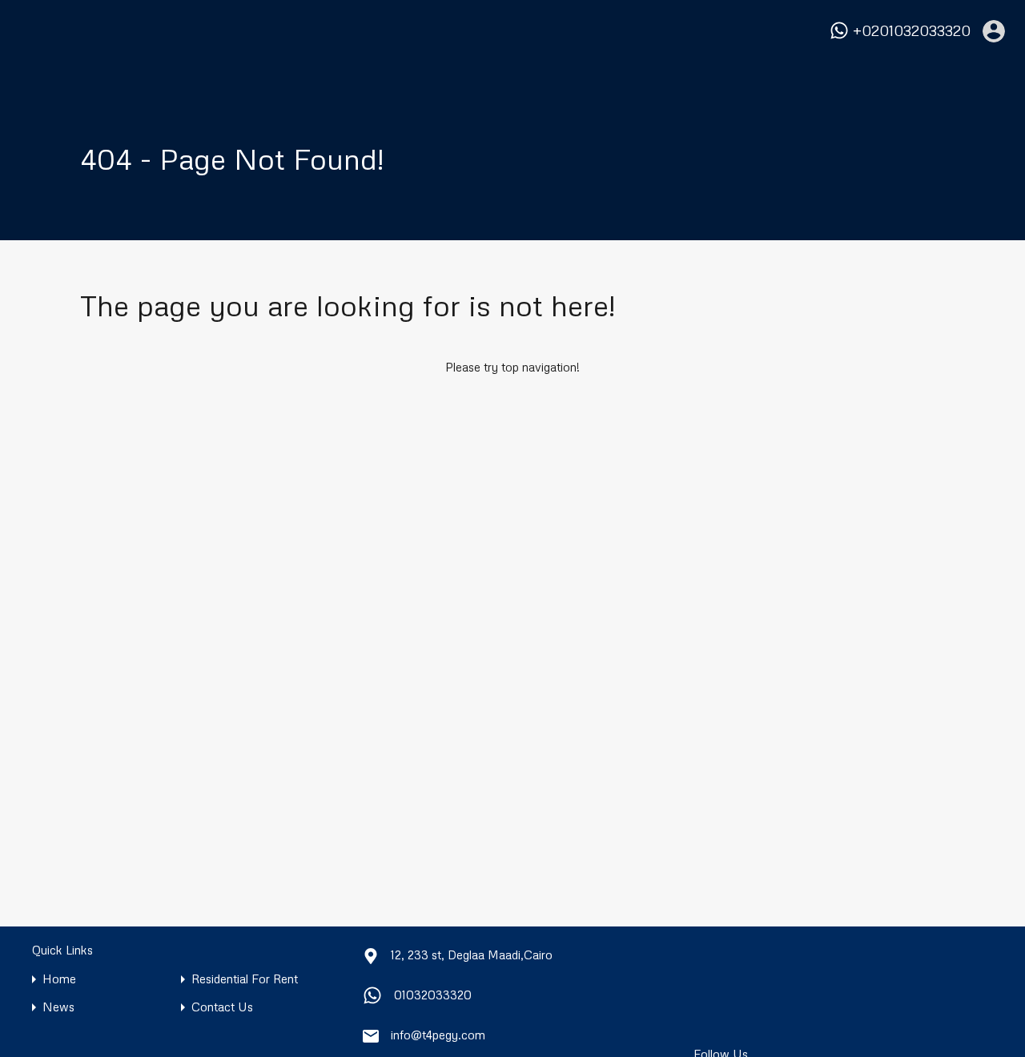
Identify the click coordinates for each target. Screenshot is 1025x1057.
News (58, 1007)
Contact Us (222, 1007)
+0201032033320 (912, 30)
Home (59, 979)
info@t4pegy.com (438, 1034)
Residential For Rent (244, 979)
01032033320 (433, 994)
